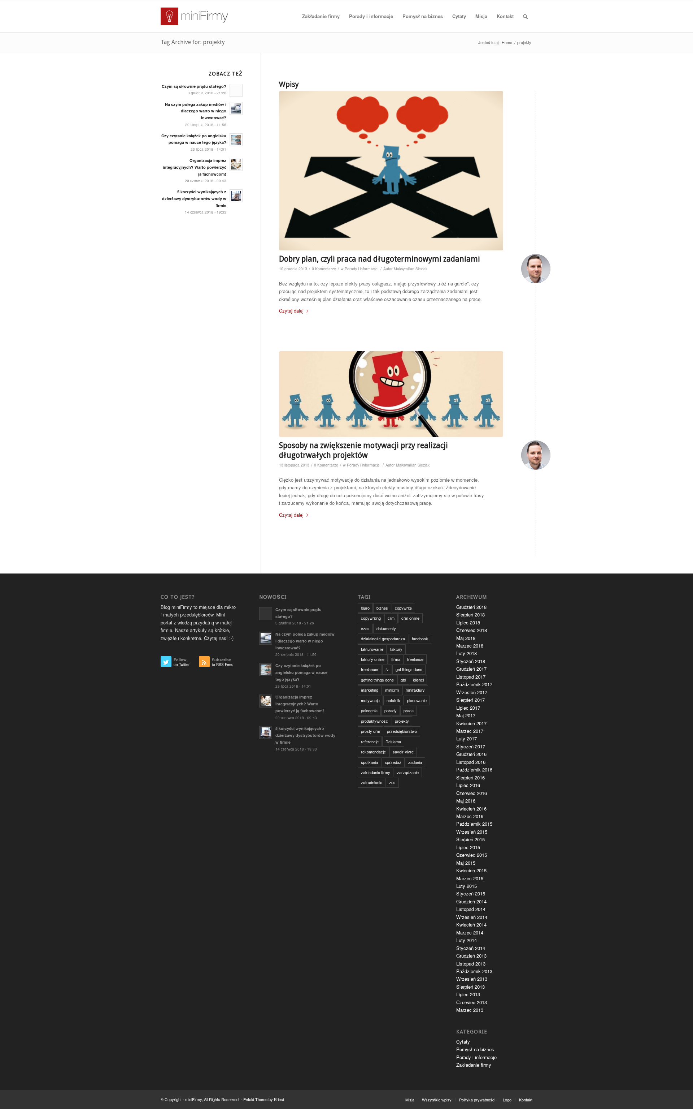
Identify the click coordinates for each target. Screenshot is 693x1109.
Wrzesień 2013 (471, 978)
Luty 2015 (466, 885)
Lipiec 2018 (468, 622)
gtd (403, 680)
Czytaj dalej (291, 310)
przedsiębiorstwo (402, 731)
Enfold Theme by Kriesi (263, 1099)
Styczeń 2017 (470, 746)
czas (365, 628)
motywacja (370, 700)
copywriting (371, 618)
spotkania (369, 762)
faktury (396, 649)
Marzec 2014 (469, 932)
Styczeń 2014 (470, 948)
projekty (402, 721)
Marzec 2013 (469, 1009)
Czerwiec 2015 (471, 854)
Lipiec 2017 (468, 707)
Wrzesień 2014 (471, 917)
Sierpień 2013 (470, 986)
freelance (415, 659)
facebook (420, 638)
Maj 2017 (465, 715)
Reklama (393, 741)
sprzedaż (393, 762)
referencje (370, 741)
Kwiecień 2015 (471, 870)
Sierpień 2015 (470, 839)
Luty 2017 (466, 738)
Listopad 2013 (470, 963)
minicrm (392, 690)
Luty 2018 (466, 653)
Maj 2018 (465, 638)
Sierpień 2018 (470, 614)
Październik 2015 (474, 823)
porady (390, 710)
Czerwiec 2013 (471, 1002)
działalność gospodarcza (383, 638)
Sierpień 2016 (470, 777)
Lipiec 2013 (468, 994)
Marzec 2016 (469, 816)
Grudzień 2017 (471, 668)
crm (391, 618)
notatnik (393, 700)
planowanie (417, 700)
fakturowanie (372, 649)
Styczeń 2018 (470, 661)
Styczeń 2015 (470, 893)
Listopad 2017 (470, 676)
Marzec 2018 (469, 645)
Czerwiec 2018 (471, 630)
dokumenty (386, 628)
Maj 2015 (465, 862)
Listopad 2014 (470, 909)
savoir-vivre (403, 752)
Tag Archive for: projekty (193, 42)
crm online (410, 618)
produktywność (374, 721)
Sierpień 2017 (470, 699)
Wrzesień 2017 (471, 692)
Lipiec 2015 (468, 847)
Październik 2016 (474, 769)
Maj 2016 (465, 800)
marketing (369, 690)
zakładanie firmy (375, 772)
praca (409, 710)
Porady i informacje (361, 268)
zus (392, 782)
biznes (382, 608)
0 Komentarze (324, 268)
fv (387, 669)
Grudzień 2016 (471, 754)
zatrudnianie (371, 782)
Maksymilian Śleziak (410, 268)
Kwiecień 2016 (471, 808)
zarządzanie (408, 772)
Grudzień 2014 (471, 901)
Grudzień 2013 (471, 955)
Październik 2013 (474, 971)
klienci (418, 680)
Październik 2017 (474, 684)
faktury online (372, 659)
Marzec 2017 (469, 730)
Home (507, 42)
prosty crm (370, 731)
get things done (409, 669)
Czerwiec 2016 (471, 793)
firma (395, 659)
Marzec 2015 (469, 878)
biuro (365, 608)
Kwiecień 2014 (471, 924)
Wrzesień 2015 (471, 831)
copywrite (403, 608)
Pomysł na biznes (475, 1049)
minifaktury (415, 690)
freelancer (370, 669)
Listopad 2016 (470, 761)
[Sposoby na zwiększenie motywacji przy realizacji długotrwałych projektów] (391, 394)
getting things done (377, 680)
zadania (415, 762)
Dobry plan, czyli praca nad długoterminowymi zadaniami (379, 258)
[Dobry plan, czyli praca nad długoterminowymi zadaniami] (391, 170)
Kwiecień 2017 (471, 723)
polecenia (369, 710)
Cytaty (463, 1041)
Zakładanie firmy (473, 1064)
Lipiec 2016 (468, 785)
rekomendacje (373, 752)
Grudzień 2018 (471, 606)
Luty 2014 (466, 940)
